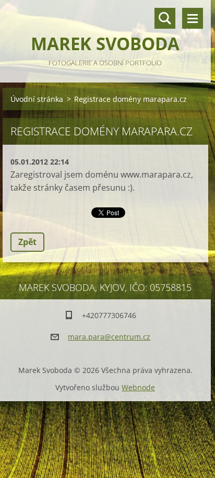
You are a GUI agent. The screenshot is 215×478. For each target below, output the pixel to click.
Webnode (138, 387)
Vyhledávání (164, 18)
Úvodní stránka (36, 99)
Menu (192, 18)
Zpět (27, 242)
